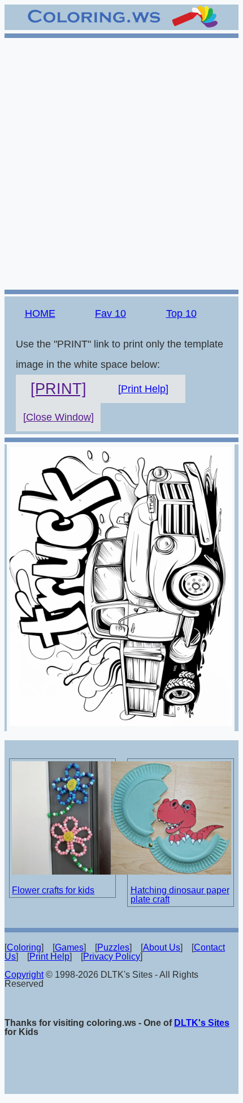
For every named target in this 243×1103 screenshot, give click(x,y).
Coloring (24, 947)
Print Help (49, 956)
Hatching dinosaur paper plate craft (180, 894)
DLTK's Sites (201, 1023)
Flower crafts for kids (53, 890)
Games (69, 947)
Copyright (24, 974)
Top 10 (181, 313)
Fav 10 (110, 313)
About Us (161, 947)
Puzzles (113, 947)
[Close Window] (58, 417)
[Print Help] (143, 388)
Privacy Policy (111, 956)
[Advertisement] (121, 162)
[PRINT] (58, 388)
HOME (40, 313)
